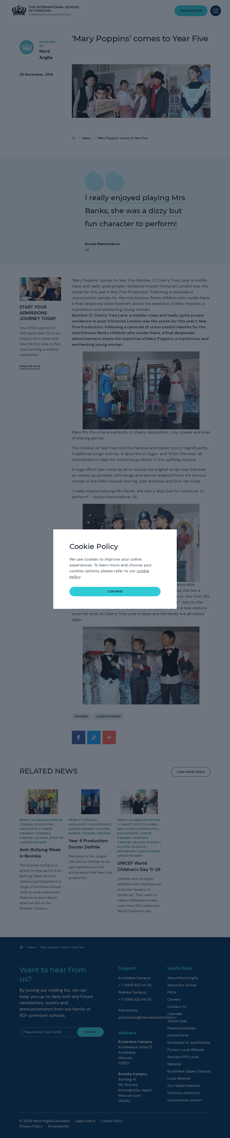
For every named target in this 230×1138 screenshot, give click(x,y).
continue (115, 591)
